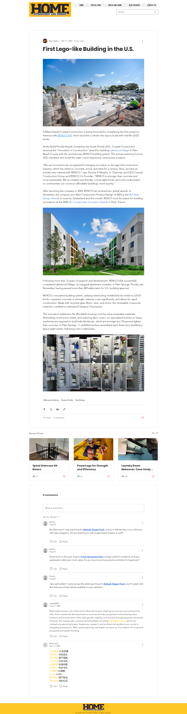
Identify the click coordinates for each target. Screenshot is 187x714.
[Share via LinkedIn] (57, 409)
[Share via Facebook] (44, 409)
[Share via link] (64, 409)
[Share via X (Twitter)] (51, 409)
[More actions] (142, 41)
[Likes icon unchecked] (51, 541)
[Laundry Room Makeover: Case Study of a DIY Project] (138, 449)
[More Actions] (142, 523)
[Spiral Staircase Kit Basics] (49, 449)
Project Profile (67, 400)
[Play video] (93, 362)
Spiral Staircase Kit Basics (45, 467)
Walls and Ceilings (51, 400)
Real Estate (80, 400)
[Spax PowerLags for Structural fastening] (93, 449)
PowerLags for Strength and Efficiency (92, 467)
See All (155, 433)
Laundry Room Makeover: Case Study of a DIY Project (137, 467)
